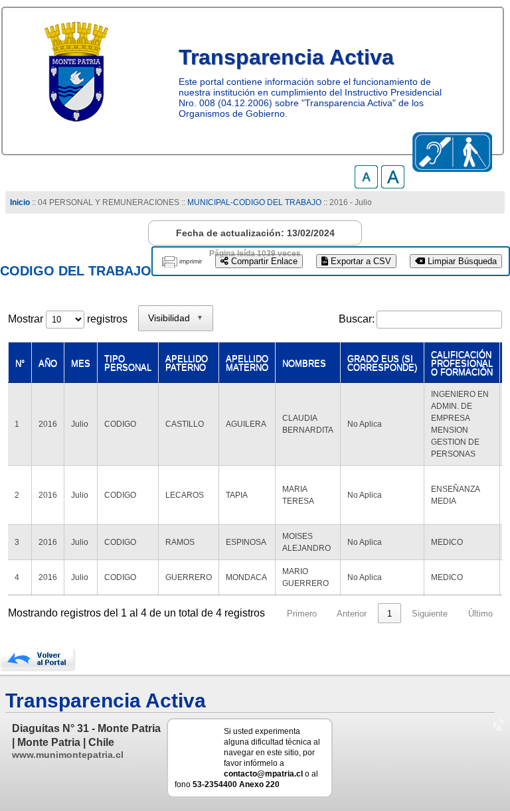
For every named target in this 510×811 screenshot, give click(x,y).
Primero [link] (302, 614)
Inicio (20, 202)
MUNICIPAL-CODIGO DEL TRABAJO (255, 202)
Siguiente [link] (430, 614)
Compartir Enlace (263, 261)
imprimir (190, 261)
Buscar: (357, 319)
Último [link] (480, 614)
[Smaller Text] (366, 184)
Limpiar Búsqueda (461, 261)
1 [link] (389, 614)
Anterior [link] (352, 614)
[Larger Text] (392, 184)
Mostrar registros (68, 319)
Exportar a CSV (359, 261)
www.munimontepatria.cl (68, 754)
